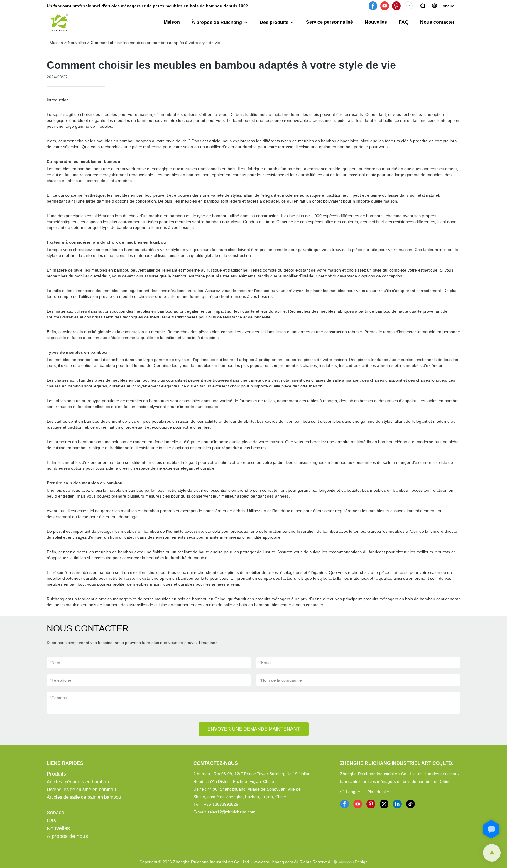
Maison (172, 22)
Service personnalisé (329, 22)
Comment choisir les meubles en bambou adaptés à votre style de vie (155, 42)
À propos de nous (67, 836)
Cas (51, 820)
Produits (56, 774)
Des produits (274, 22)
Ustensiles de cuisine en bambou (81, 789)
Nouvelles (376, 22)
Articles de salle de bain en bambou (84, 797)
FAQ (403, 22)
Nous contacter (437, 22)
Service (55, 812)
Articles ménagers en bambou (78, 781)
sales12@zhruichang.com (231, 812)
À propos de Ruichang (217, 22)
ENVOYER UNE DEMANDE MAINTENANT (253, 729)
